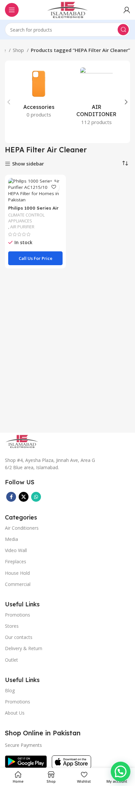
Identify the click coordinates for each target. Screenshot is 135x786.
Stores (12, 626)
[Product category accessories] (38, 94)
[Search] (123, 29)
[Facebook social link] (11, 497)
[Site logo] (67, 9)
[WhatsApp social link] (36, 497)
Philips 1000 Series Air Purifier (33, 210)
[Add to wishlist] (53, 187)
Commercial (17, 584)
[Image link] (22, 440)
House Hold (17, 573)
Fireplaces (15, 561)
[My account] (126, 9)
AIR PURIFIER (22, 227)
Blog (10, 690)
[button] (120, 771)
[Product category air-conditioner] (96, 98)
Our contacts (18, 637)
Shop (19, 50)
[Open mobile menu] (12, 9)
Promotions (17, 701)
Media (11, 539)
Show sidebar (28, 164)
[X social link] (24, 497)
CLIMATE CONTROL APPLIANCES (26, 218)
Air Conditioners (22, 528)
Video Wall (16, 550)
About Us (15, 713)
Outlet (11, 660)
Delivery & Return (23, 648)
